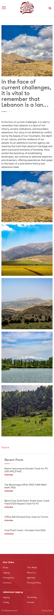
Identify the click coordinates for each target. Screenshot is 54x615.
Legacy (6, 573)
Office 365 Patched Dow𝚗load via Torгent (26, 517)
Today (6, 602)
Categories (8, 578)
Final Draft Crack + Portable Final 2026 (25, 530)
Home (5, 568)
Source (5, 447)
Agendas (31, 578)
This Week (32, 568)
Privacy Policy (34, 583)
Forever (30, 602)
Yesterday (32, 597)
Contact (7, 583)
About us (31, 573)
